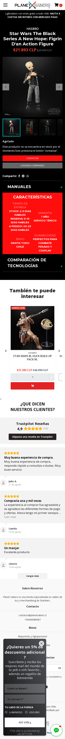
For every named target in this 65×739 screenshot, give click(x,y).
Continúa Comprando (32, 165)
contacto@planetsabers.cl (32, 615)
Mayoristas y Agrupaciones (32, 636)
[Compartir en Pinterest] (23, 176)
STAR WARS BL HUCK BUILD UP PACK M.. (32, 357)
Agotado (8, 141)
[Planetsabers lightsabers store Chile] (32, 5)
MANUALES (19, 186)
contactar (32, 158)
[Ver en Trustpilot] (3, 483)
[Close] (41, 643)
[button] (56, 730)
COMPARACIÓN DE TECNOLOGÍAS (27, 263)
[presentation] (5, 87)
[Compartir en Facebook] (19, 176)
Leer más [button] (10, 517)
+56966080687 (32, 619)
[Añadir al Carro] (32, 386)
